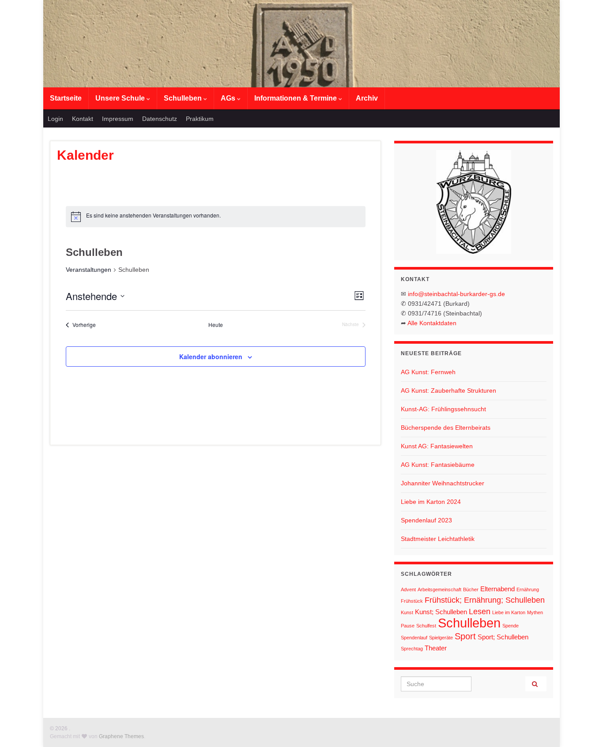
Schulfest (426, 625)
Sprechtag (412, 648)
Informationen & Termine (296, 98)
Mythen (535, 612)
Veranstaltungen (88, 269)
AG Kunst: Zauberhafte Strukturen (448, 390)
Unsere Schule (121, 98)
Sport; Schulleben (503, 637)
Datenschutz (159, 118)
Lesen (479, 611)
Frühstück (412, 601)
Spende (510, 625)
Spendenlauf (414, 637)
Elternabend (497, 589)
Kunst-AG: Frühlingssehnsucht (443, 409)
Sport (465, 636)
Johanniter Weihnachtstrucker (442, 483)
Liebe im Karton (508, 612)
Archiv (367, 98)
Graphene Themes (121, 736)
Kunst (407, 612)
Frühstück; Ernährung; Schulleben (485, 600)
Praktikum (200, 118)
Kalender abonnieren (210, 356)
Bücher (471, 589)
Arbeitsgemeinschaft (439, 589)
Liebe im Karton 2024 (431, 501)
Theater (436, 648)
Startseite (66, 98)
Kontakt (82, 118)
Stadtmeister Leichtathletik (438, 538)
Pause (408, 625)
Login (55, 118)
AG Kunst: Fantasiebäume (438, 464)
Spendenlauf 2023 (426, 520)
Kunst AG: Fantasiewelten (437, 446)
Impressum (117, 118)
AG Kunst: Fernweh (428, 371)
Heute (215, 324)
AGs (229, 98)
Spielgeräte (441, 637)
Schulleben (184, 98)
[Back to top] (583, 727)
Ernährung (527, 589)
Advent (408, 589)
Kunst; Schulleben (441, 612)
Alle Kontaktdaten (431, 323)
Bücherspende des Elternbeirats (445, 427)
